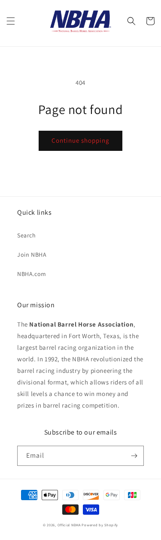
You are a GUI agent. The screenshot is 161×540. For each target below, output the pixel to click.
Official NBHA (69, 524)
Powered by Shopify (100, 524)
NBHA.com (31, 274)
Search (26, 235)
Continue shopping (80, 140)
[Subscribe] (134, 456)
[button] (10, 21)
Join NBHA (31, 254)
